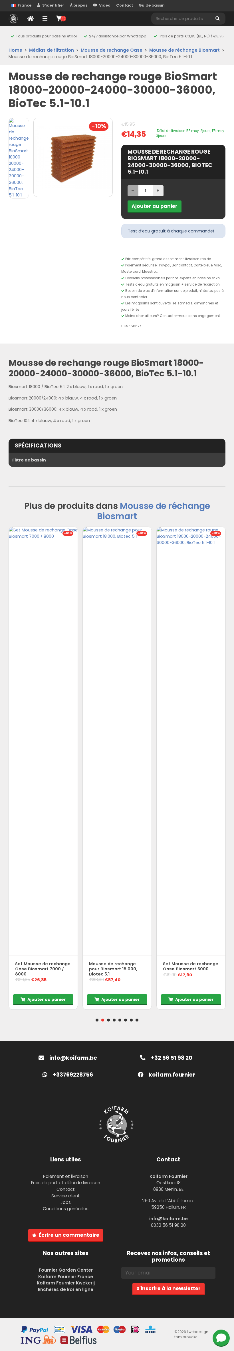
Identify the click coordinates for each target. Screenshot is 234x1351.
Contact (124, 5)
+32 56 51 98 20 (171, 1058)
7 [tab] (131, 1020)
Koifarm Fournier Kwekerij (66, 1283)
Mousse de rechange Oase (111, 50)
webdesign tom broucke (191, 1334)
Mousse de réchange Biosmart (184, 50)
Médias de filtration (51, 50)
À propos (78, 5)
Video (104, 5)
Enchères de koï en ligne (65, 1289)
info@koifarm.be (73, 1058)
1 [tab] (97, 1020)
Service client (65, 1196)
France (24, 5)
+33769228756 (72, 1075)
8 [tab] (137, 1020)
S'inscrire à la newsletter (168, 1288)
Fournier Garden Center (66, 1270)
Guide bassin (152, 5)
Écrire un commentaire (69, 1235)
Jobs (65, 1202)
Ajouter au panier (154, 206)
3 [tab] (108, 1020)
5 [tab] (120, 1020)
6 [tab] (125, 1020)
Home (15, 50)
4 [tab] (114, 1020)
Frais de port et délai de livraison (65, 1183)
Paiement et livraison (65, 1176)
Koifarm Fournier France (65, 1277)
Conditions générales (65, 1209)
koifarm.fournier (171, 1075)
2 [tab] (103, 1020)
